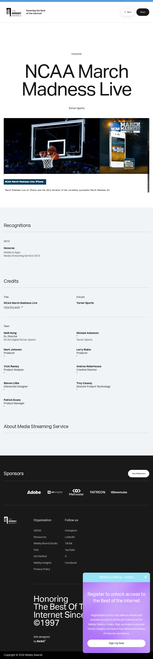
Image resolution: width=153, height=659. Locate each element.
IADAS (37, 530)
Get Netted (40, 556)
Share (142, 12)
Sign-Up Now (116, 643)
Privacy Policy (42, 569)
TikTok (68, 543)
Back (129, 12)
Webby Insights (42, 563)
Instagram (71, 530)
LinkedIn (70, 537)
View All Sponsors (139, 474)
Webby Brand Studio (45, 543)
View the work (12, 307)
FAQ (36, 550)
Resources (40, 537)
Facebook (71, 563)
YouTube (70, 550)
